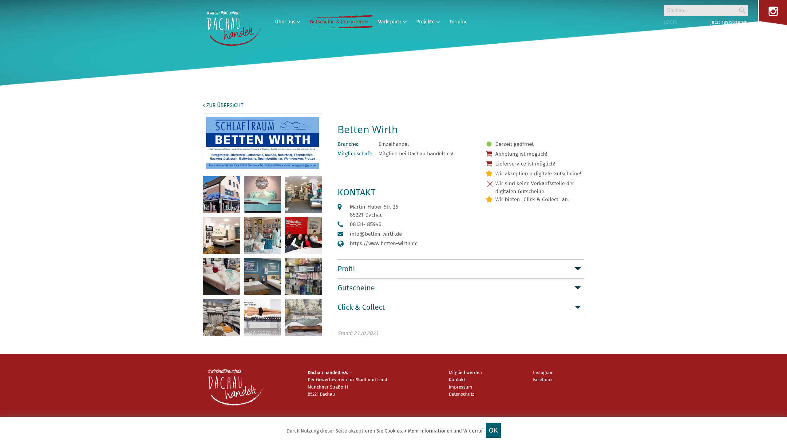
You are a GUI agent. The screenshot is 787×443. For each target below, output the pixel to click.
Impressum (460, 387)
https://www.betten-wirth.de (383, 243)
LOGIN (671, 22)
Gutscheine (356, 288)
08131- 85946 (365, 224)
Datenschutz (461, 394)
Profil (346, 269)
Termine (458, 22)
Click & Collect (361, 307)
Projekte (426, 22)
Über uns (285, 22)
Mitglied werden (465, 372)
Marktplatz (390, 22)
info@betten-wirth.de (376, 234)
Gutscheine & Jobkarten (337, 22)
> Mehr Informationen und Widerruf (443, 431)
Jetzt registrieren (729, 22)
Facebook (543, 379)
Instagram (543, 372)
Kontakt (457, 379)
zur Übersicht (224, 105)
